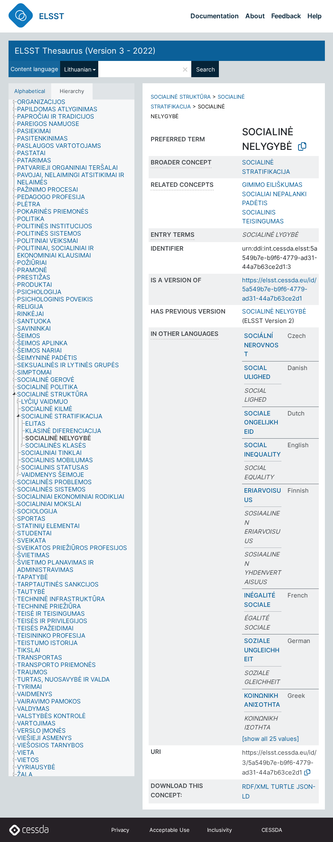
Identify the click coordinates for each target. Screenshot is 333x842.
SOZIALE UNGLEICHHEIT (261, 650)
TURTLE (282, 786)
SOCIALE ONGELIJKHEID (261, 422)
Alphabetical (29, 91)
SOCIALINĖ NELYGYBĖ (274, 311)
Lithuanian (77, 69)
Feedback (286, 16)
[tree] (71, 438)
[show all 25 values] (270, 738)
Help (314, 16)
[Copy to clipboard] (302, 147)
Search (205, 69)
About (255, 16)
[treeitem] (45, 102)
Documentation (214, 16)
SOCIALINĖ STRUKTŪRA (181, 96)
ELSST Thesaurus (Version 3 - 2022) (85, 51)
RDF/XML (255, 786)
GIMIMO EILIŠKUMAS (272, 184)
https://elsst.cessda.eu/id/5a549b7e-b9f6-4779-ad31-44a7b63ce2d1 (279, 289)
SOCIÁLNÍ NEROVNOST (261, 345)
